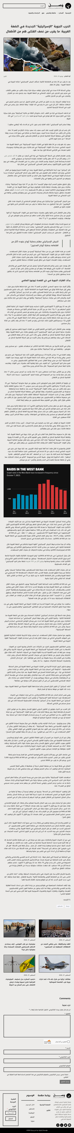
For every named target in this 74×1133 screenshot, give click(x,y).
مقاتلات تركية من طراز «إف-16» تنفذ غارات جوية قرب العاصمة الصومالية (54, 980)
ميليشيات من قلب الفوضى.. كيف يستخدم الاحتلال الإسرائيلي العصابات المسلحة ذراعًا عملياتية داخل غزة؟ (19, 947)
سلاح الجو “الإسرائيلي (21, 115)
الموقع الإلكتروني (64, 1066)
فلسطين (60, 906)
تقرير (5, 76)
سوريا (32, 1121)
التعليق (67, 1013)
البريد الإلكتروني (64, 1057)
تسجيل (10, 1118)
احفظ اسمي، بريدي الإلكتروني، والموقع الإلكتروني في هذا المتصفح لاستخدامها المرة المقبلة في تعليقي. (37, 1075)
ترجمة (67, 906)
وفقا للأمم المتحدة (21, 190)
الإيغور (32, 1117)
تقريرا (44, 454)
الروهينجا (31, 1112)
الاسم (67, 1048)
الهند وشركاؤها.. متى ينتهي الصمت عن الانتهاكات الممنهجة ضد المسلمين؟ (55, 945)
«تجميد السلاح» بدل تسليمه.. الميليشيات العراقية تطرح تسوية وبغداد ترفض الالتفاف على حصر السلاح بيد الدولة (20, 982)
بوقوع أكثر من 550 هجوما (35, 561)
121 (26, 532)
